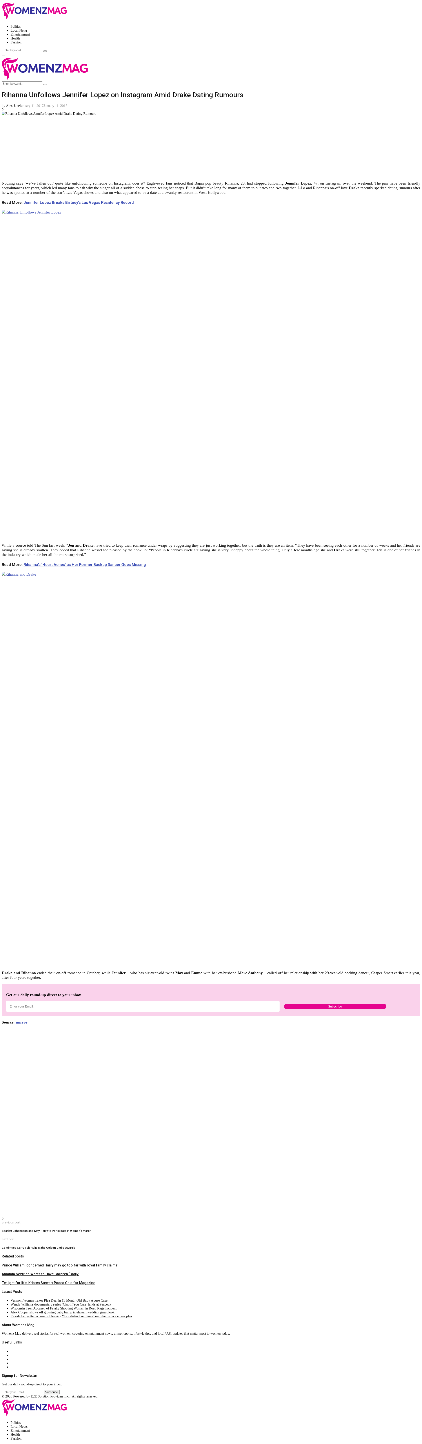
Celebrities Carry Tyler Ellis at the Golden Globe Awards (38, 1247)
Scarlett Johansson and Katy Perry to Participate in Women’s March (46, 1230)
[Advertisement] (134, 146)
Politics (16, 26)
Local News (19, 30)
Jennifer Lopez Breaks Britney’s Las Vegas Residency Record (79, 202)
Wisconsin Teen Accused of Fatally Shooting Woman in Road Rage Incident (63, 1308)
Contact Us (18, 1355)
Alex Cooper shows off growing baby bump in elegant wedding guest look (63, 1312)
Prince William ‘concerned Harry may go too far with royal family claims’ (60, 1265)
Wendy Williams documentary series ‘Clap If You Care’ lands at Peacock (61, 1304)
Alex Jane (13, 106)
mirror (21, 1022)
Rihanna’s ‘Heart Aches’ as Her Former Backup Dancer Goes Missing (85, 564)
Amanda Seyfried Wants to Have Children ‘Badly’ (40, 1274)
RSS (14, 1367)
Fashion (16, 42)
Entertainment (20, 34)
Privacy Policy (21, 1359)
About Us (17, 1351)
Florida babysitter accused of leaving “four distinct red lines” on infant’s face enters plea (71, 1316)
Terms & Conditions (25, 1363)
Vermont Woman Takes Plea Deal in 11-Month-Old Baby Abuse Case (59, 1300)
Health (15, 38)
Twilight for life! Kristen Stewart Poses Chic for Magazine (48, 1283)
